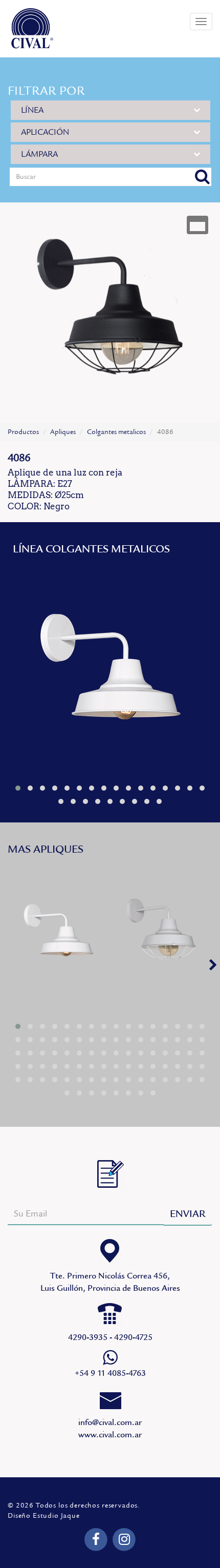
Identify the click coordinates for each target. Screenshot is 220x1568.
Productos (23, 432)
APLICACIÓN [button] (45, 132)
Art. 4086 (162, 932)
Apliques (63, 432)
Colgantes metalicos (116, 432)
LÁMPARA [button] (39, 154)
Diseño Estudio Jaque (44, 1516)
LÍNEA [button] (32, 110)
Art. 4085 (110, 670)
